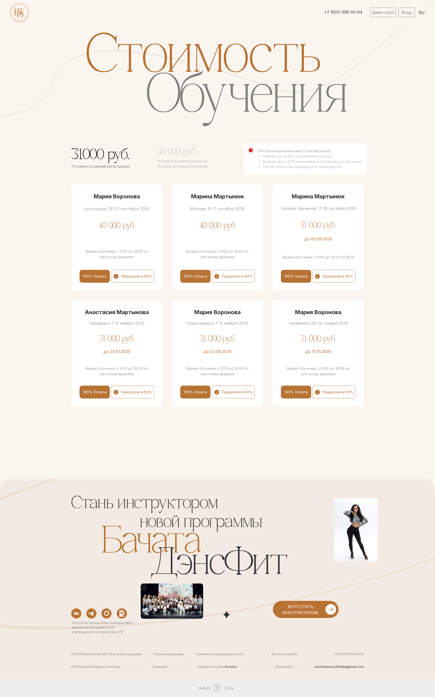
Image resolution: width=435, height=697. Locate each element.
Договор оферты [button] (284, 654)
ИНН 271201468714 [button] (349, 654)
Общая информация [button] (168, 654)
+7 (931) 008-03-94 (343, 12)
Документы (284, 667)
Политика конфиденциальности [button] (219, 654)
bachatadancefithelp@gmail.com (339, 667)
